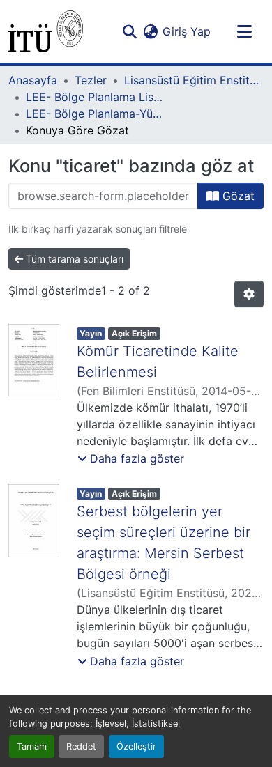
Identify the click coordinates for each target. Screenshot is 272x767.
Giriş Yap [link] (187, 31)
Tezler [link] (91, 80)
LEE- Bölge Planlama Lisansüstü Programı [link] (95, 97)
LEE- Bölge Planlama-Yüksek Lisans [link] (95, 114)
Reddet (81, 746)
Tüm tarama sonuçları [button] (73, 259)
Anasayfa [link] (32, 80)
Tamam (32, 746)
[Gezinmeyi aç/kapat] (244, 31)
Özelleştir (136, 746)
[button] (45, 31)
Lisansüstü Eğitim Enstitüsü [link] (194, 80)
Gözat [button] (237, 196)
